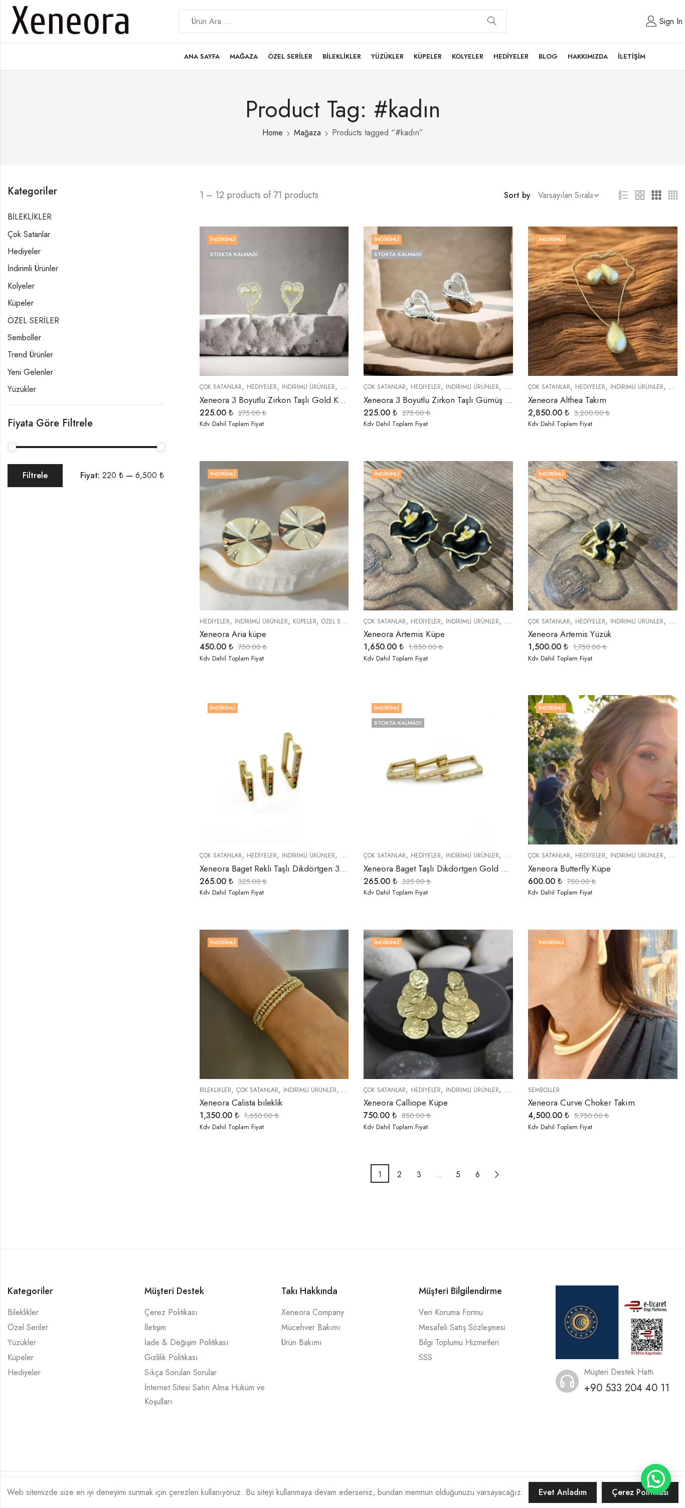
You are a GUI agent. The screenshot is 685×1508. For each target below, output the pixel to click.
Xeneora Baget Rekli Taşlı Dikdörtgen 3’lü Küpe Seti (293, 869)
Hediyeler (262, 386)
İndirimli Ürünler (308, 386)
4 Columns (672, 195)
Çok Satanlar (221, 386)
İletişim (155, 1327)
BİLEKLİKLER (215, 1090)
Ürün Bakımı (301, 1342)
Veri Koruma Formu (451, 1312)
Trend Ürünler (30, 354)
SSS (425, 1357)
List (623, 195)
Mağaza (307, 132)
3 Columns (656, 195)
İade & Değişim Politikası (186, 1342)
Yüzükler (22, 389)
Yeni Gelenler (30, 372)
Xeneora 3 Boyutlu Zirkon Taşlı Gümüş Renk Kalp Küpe (463, 400)
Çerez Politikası (171, 1312)
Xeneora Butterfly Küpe (569, 869)
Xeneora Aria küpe (233, 634)
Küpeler (304, 621)
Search (491, 21)
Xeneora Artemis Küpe (404, 634)
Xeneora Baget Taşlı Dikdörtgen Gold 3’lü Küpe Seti (458, 869)
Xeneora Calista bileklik (241, 1103)
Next (497, 1173)
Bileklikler (23, 1312)
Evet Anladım (563, 1492)
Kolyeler (21, 286)
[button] (656, 1479)
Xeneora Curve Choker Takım (581, 1103)
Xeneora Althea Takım (567, 400)
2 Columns (639, 195)
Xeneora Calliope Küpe (406, 1103)
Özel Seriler (28, 1327)
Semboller (544, 1090)
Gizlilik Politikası (171, 1357)
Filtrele (35, 475)
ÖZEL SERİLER (340, 621)
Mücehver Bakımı (310, 1327)
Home (272, 132)
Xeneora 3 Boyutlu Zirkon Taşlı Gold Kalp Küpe (285, 400)
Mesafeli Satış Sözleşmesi (462, 1327)
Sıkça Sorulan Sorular (180, 1372)
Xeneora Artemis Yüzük (569, 634)
